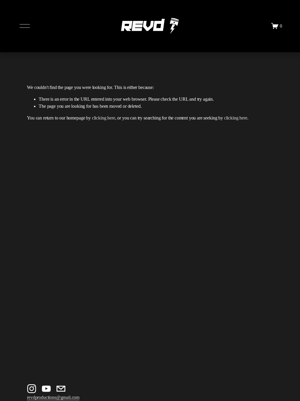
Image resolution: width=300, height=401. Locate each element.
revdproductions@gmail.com (53, 397)
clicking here (103, 117)
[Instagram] (31, 388)
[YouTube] (46, 388)
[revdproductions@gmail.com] (61, 388)
